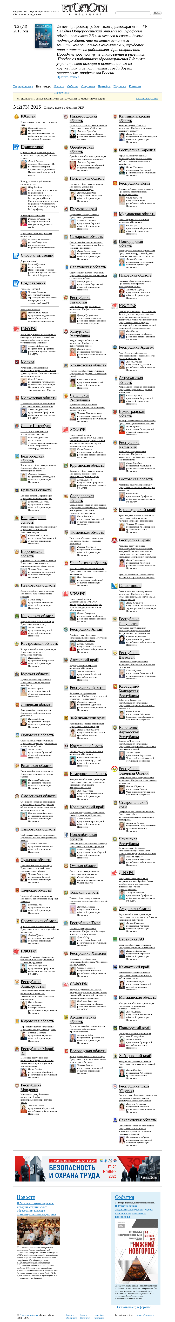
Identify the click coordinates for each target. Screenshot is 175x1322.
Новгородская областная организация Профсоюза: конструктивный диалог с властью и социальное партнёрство (137, 253)
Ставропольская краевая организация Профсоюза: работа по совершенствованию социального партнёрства (136, 815)
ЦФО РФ (28, 328)
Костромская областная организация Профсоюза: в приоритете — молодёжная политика (38, 652)
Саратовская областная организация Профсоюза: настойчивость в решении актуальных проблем (88, 275)
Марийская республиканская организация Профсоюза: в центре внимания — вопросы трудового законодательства (37, 1061)
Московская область (38, 398)
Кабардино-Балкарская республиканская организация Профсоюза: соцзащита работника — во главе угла (136, 704)
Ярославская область (39, 921)
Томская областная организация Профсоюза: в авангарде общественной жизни (88, 901)
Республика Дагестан (129, 654)
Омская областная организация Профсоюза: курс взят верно (84, 872)
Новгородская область (131, 243)
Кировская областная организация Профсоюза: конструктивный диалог (38, 1028)
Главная (70, 1315)
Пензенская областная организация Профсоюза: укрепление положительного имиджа (86, 187)
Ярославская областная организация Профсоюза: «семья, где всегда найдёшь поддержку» (40, 929)
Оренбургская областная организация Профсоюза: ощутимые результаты (88, 157)
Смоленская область (38, 796)
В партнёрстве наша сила (33, 215)
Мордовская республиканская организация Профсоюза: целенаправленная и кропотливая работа (36, 1098)
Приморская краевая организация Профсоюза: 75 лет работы (135, 1035)
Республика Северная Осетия (134, 770)
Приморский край (134, 1028)
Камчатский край (134, 967)
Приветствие (32, 146)
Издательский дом (28, 1315)
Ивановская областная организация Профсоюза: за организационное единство (37, 594)
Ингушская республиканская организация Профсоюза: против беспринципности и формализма (134, 631)
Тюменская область (87, 532)
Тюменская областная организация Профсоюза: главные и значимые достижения (86, 541)
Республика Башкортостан (33, 983)
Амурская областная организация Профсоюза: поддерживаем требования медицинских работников (138, 917)
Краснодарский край (137, 509)
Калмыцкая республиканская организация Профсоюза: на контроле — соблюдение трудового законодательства (137, 455)
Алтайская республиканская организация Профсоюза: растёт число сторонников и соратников (88, 638)
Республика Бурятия (87, 687)
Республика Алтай (86, 629)
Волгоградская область (132, 413)
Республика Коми (134, 183)
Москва (27, 362)
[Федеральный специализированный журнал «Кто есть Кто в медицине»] (84, 14)
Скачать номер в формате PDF (64, 107)
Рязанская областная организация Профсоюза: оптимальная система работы (37, 774)
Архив (83, 1315)
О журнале (88, 86)
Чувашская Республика (80, 397)
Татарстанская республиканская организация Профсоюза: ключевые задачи (87, 309)
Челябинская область (88, 562)
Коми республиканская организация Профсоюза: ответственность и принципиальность (136, 192)
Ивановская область (38, 585)
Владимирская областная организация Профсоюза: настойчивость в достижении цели (39, 529)
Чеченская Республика (129, 841)
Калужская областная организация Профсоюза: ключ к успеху (37, 622)
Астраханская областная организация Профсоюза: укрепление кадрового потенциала (137, 389)
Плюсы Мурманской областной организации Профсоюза (134, 221)
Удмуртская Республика (80, 333)
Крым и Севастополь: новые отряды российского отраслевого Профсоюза (136, 576)
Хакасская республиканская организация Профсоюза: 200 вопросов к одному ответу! (88, 962)
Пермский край (83, 209)
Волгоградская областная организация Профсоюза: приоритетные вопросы (137, 422)
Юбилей (28, 116)
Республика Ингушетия (129, 621)
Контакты (135, 86)
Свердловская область (82, 498)
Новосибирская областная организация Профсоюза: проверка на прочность (88, 845)
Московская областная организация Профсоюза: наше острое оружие (38, 405)
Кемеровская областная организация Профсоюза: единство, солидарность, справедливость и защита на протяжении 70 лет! (88, 783)
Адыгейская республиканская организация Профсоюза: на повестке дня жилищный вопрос (137, 356)
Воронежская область (32, 553)
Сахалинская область (137, 1120)
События (72, 86)
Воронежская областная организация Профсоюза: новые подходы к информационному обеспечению (38, 563)
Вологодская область (88, 1051)
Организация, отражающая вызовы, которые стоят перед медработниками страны (39, 155)
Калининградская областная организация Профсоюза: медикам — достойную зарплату (136, 128)
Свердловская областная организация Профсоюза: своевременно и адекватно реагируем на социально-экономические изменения (88, 509)
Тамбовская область (38, 829)
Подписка (119, 86)
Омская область (83, 865)
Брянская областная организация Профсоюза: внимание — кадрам (36, 497)
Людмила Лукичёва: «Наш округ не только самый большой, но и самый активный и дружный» (38, 960)
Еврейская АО (131, 939)
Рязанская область (36, 765)
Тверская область (36, 890)
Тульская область (36, 859)
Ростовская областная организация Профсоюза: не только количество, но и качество (137, 487)
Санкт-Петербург (36, 425)
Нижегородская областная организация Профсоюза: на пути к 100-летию (88, 126)
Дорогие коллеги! (29, 261)
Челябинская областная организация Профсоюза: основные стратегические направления (88, 571)
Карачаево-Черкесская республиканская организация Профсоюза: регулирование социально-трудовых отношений (137, 745)
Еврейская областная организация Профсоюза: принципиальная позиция (137, 946)
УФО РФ (77, 429)
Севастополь (130, 585)
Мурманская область (137, 214)
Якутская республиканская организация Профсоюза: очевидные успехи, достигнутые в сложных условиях (138, 1098)
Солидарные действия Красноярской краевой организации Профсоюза (87, 814)
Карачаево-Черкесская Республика (129, 732)
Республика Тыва (85, 923)
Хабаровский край (135, 1055)
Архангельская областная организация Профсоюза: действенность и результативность (88, 1029)
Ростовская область (136, 479)
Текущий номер (23, 86)
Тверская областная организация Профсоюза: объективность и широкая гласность (39, 899)
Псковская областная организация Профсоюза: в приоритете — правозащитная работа (135, 284)
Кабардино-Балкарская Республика (129, 691)
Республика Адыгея (136, 347)
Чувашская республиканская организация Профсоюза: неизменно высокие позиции (87, 407)
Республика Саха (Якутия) (134, 1088)
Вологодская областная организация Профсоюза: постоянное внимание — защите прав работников (88, 1059)
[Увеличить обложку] (43, 47)
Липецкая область (36, 704)
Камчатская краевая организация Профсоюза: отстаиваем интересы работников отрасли (135, 975)
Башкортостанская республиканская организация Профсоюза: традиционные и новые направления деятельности (38, 994)
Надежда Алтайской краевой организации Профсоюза (83, 667)
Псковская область (135, 275)
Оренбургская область (82, 149)
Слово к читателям (37, 255)
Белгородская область (32, 458)
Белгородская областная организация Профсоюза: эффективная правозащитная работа (38, 468)
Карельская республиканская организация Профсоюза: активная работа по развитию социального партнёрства (135, 159)
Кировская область (37, 1021)
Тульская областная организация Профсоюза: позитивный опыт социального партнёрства (36, 868)
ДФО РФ (126, 872)
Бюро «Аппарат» (145, 1315)
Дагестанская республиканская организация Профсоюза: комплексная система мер (137, 664)
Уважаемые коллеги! (30, 289)
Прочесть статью (68, 77)
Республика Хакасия (88, 953)
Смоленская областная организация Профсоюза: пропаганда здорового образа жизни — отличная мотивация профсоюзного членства (38, 805)
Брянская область (36, 490)
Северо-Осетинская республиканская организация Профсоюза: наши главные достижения (138, 780)
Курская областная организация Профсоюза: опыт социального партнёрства (36, 682)
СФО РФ (77, 593)
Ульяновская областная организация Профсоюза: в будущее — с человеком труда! (88, 374)
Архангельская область (83, 1019)
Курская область (35, 674)
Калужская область (38, 615)
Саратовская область (88, 267)
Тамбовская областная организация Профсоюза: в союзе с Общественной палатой (39, 838)
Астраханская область (131, 380)
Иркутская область (86, 746)
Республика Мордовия (31, 1087)
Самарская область (86, 236)
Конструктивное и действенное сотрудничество (36, 182)
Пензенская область (87, 178)
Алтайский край (84, 660)
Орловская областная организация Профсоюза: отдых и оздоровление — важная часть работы (39, 743)
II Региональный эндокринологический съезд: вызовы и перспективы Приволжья (134, 1211)
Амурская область (135, 908)
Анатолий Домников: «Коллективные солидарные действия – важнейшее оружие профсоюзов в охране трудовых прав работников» (38, 338)
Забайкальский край (87, 718)
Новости (59, 86)
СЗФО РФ (78, 984)
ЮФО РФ (127, 305)
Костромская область (39, 643)
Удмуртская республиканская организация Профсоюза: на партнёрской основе (84, 343)
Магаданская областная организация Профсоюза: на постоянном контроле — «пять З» (136, 1006)
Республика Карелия (137, 150)
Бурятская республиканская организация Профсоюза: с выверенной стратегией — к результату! (88, 696)
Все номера (43, 86)
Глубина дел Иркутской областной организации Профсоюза (86, 753)
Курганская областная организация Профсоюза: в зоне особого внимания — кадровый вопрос (86, 474)
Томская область (84, 892)
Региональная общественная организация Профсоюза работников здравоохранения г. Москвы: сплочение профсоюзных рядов (40, 371)
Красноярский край (87, 807)
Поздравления (33, 283)
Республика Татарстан (80, 299)
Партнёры (104, 86)
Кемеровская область (88, 773)
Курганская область (87, 465)
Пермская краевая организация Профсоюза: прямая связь (84, 216)
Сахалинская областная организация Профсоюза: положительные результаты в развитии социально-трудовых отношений (136, 1129)
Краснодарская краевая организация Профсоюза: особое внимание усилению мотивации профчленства (136, 518)
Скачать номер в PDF (147, 98)
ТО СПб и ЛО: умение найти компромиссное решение (34, 432)
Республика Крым (135, 540)
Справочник (61, 92)
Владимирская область (33, 519)
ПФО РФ (28, 951)
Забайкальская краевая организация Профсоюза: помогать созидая (87, 725)
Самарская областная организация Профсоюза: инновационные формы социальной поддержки (87, 245)
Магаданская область (137, 997)
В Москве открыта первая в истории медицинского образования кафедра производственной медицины (36, 1209)
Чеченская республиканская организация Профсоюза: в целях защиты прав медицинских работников (137, 851)
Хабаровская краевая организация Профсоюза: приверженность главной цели (137, 1064)
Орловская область (37, 735)
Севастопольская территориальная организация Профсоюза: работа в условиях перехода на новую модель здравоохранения (137, 595)
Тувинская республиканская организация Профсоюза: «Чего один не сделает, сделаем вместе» (87, 931)
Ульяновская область (88, 365)
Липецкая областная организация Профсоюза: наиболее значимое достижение (36, 713)
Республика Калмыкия (129, 444)
